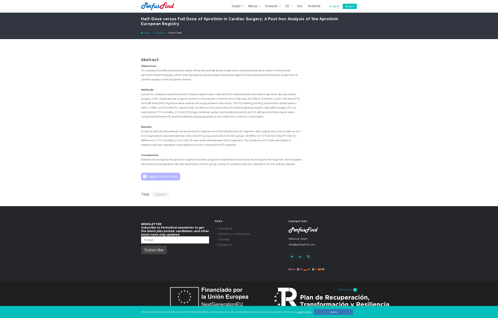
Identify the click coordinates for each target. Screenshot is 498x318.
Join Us (335, 6)
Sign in (351, 6)
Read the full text (163, 176)
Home (146, 32)
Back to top (345, 289)
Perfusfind (314, 6)
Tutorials (223, 239)
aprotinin (160, 194)
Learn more (304, 311)
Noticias (253, 6)
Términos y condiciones (234, 234)
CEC (287, 6)
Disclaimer (225, 245)
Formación (271, 6)
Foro (299, 6)
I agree (333, 311)
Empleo (236, 6)
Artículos (159, 32)
